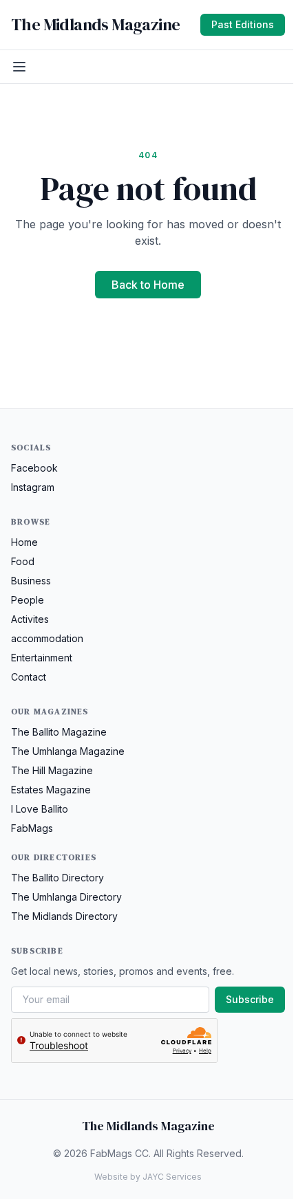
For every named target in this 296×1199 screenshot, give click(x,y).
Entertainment (41, 657)
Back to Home (148, 285)
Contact (28, 677)
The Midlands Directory (64, 916)
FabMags (32, 828)
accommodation (47, 638)
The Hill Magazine (52, 770)
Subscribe (250, 999)
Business (31, 580)
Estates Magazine (51, 789)
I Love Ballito (39, 809)
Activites (30, 619)
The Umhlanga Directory (66, 897)
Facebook (34, 468)
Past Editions (242, 24)
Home (24, 542)
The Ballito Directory (57, 877)
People (27, 600)
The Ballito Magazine (59, 732)
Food (22, 561)
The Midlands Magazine (95, 25)
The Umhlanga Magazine (68, 751)
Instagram (32, 487)
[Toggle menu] (19, 66)
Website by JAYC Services (148, 1177)
